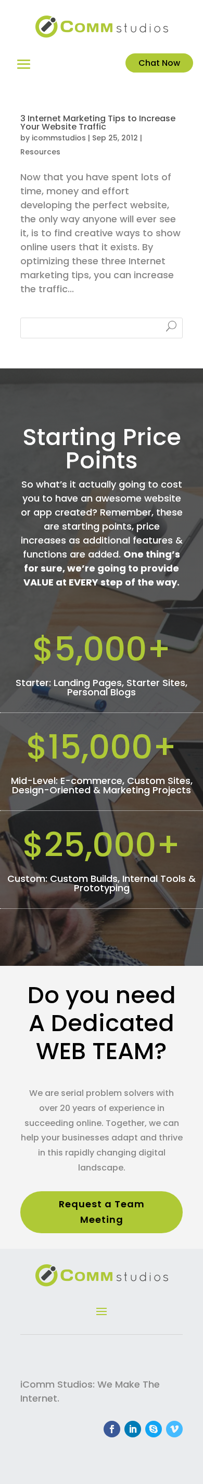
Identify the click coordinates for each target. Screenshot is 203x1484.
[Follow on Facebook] (112, 1429)
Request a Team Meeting (102, 1211)
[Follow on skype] (153, 1429)
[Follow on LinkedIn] (132, 1429)
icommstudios (59, 138)
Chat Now (159, 63)
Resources (40, 152)
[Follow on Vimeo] (174, 1429)
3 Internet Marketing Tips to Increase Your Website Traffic (97, 122)
